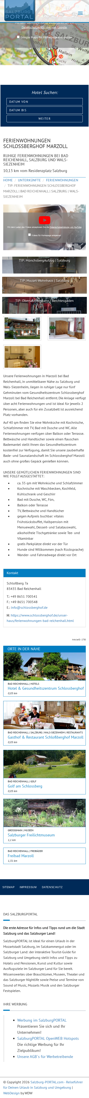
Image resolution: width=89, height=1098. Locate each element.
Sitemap (8, 887)
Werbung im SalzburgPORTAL (42, 1020)
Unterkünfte (29, 180)
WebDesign (11, 1093)
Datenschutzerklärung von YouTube (65, 227)
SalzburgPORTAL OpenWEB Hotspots (48, 1038)
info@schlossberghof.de (29, 607)
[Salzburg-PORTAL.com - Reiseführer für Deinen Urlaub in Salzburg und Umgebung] (19, 10)
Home (8, 180)
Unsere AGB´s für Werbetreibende (45, 1056)
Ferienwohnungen (62, 180)
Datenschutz (52, 887)
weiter (44, 119)
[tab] (44, 573)
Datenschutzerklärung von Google (44, 27)
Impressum (28, 887)
